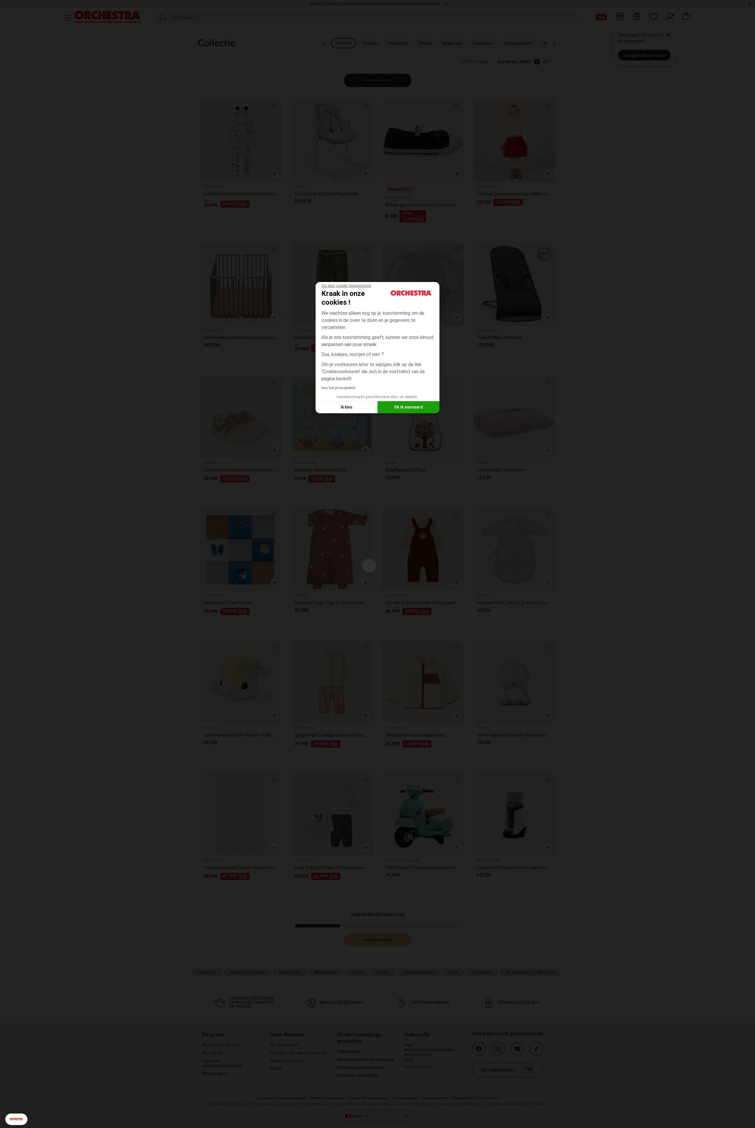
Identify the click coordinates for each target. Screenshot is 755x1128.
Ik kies (346, 407)
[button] (16, 1119)
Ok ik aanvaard (408, 407)
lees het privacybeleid (338, 388)
